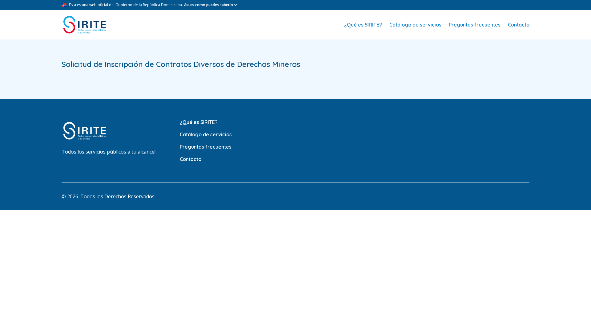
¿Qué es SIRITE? (363, 25)
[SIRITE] (85, 24)
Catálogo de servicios (415, 25)
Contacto (518, 25)
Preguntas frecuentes (475, 25)
